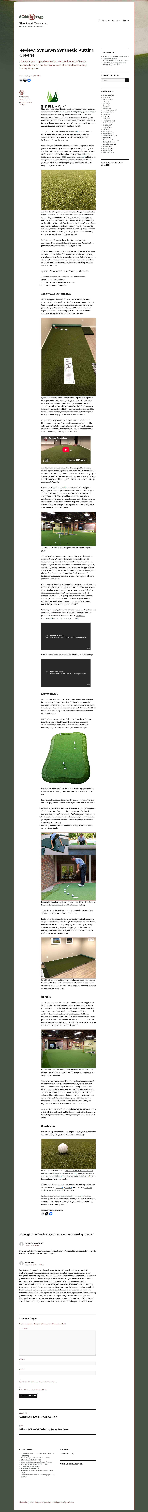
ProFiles (106, 125)
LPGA (105, 114)
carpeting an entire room (64, 1173)
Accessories (107, 95)
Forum (115, 20)
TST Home (102, 20)
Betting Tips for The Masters (30, 1466)
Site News (106, 131)
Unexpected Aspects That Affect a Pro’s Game (36, 1462)
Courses (105, 108)
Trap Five (106, 148)
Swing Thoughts (108, 136)
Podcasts (106, 123)
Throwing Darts (108, 144)
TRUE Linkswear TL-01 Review (113, 65)
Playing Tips (107, 121)
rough (67, 1187)
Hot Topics (22, 102)
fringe (58, 1187)
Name (22, 1359)
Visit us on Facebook (71, 1464)
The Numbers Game (109, 140)
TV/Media (106, 150)
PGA (104, 119)
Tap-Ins (105, 138)
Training (21, 104)
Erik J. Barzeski (24, 96)
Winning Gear (107, 152)
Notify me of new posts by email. (33, 1389)
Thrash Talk (107, 142)
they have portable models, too (75, 1176)
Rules (105, 129)
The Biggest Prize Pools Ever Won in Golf (34, 1464)
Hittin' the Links (108, 110)
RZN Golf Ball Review (110, 58)
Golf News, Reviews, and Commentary (32, 26)
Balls (104, 102)
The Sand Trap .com (34, 23)
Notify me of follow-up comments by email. (38, 1382)
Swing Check (107, 133)
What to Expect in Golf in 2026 (31, 1460)
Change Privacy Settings (43, 1502)
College (105, 106)
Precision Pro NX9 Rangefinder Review (116, 56)
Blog (124, 20)
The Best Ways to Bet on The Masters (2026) (35, 1458)
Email (22, 1369)
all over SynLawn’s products (65, 618)
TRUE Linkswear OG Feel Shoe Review (115, 61)
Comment (23, 1329)
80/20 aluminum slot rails (72, 157)
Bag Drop (106, 100)
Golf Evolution (71, 132)
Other (105, 116)
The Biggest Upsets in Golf (30, 1468)
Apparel (105, 97)
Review (29, 102)
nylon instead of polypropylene (68, 1196)
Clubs (105, 104)
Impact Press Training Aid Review (114, 63)
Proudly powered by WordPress (63, 1502)
